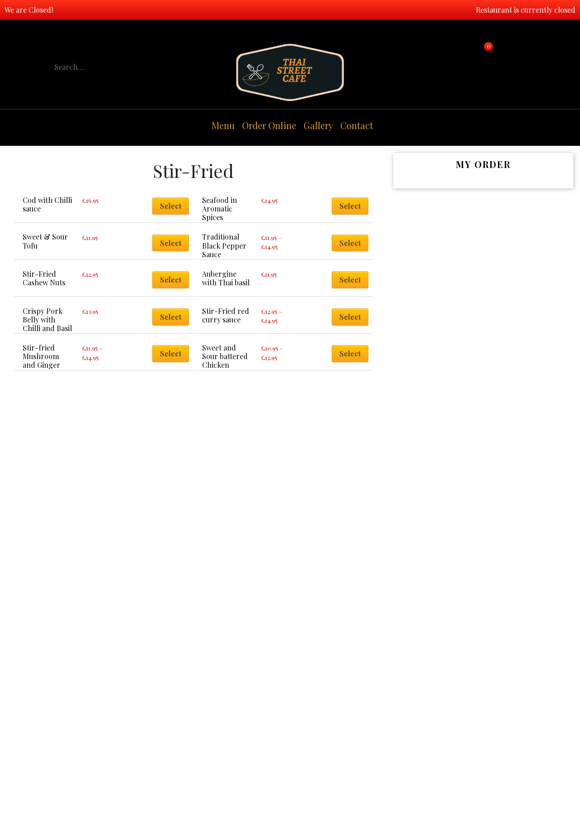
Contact (356, 125)
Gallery (318, 125)
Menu (223, 125)
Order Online (269, 125)
